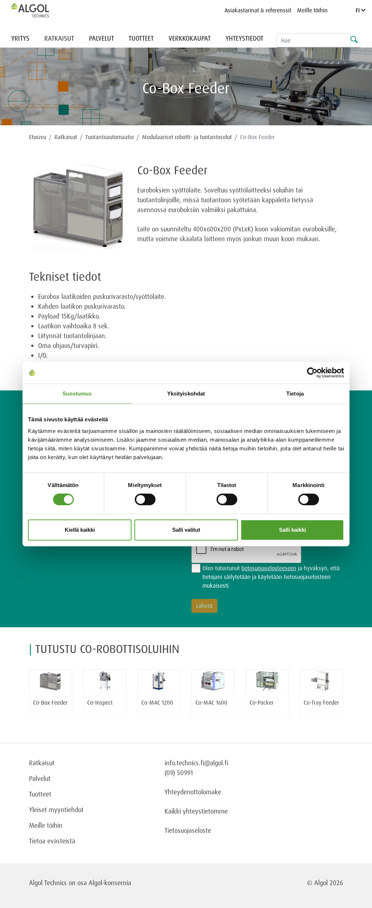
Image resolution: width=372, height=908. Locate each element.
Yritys (20, 38)
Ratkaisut (59, 38)
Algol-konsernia (110, 883)
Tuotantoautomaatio (109, 137)
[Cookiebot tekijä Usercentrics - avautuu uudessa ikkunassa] (312, 372)
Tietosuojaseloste (188, 830)
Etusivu (37, 137)
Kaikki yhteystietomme (196, 811)
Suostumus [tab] (77, 393)
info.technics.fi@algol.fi (196, 763)
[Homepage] (37, 10)
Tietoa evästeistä (52, 841)
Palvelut (101, 38)
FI (358, 10)
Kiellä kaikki (80, 530)
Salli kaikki (292, 530)
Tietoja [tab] (295, 393)
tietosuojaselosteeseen (268, 568)
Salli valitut (186, 530)
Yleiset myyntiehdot (56, 810)
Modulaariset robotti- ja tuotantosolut (187, 137)
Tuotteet (141, 38)
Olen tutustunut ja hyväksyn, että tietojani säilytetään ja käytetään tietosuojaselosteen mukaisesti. (271, 576)
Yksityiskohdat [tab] (186, 393)
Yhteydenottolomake (193, 792)
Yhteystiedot (244, 38)
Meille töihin (312, 10)
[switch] (145, 499)
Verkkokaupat (190, 38)
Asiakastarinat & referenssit (258, 10)
